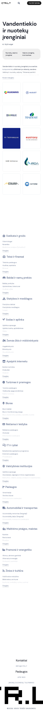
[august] (31, 91)
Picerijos (6, 540)
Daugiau (6, 251)
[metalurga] (11, 184)
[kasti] (31, 136)
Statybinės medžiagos (11, 307)
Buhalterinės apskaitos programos (16, 451)
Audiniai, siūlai (8, 289)
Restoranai (7, 537)
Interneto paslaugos (10, 454)
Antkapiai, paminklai (10, 561)
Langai (5, 310)
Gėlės (5, 331)
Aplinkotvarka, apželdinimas (13, 328)
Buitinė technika (9, 367)
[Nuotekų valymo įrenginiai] (13, 54)
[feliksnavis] (11, 92)
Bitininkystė (7, 349)
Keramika (6, 244)
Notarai (5, 268)
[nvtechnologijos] (11, 138)
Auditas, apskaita (9, 265)
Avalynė (5, 373)
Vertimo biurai (8, 495)
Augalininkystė (8, 346)
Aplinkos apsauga (9, 325)
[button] (19, 3)
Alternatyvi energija (10, 558)
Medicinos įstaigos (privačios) (14, 247)
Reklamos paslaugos (10, 430)
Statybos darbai (9, 304)
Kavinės (5, 534)
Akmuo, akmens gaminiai (12, 555)
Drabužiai (6, 370)
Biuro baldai (7, 409)
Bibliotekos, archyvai (10, 579)
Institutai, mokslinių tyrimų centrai (15, 582)
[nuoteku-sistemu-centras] (31, 158)
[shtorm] (31, 183)
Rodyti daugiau (8, 78)
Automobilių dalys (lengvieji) (13, 516)
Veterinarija (7, 492)
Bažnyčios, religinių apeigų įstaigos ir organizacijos (21, 478)
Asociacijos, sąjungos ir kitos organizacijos (19, 475)
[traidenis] (31, 111)
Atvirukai (6, 433)
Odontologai (7, 241)
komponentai (8, 69)
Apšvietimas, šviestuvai (11, 286)
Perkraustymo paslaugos (12, 498)
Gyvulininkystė (8, 352)
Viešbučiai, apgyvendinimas (13, 391)
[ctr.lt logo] (6, 3)
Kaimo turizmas (8, 394)
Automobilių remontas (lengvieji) (15, 513)
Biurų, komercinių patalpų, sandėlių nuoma (18, 415)
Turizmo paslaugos (10, 388)
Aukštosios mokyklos (11, 576)
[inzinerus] (11, 160)
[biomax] (11, 114)
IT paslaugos (7, 457)
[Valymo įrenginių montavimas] (29, 54)
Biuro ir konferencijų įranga (13, 412)
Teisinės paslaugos (10, 262)
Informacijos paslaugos (11, 436)
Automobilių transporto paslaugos (16, 519)
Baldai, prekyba (8, 283)
